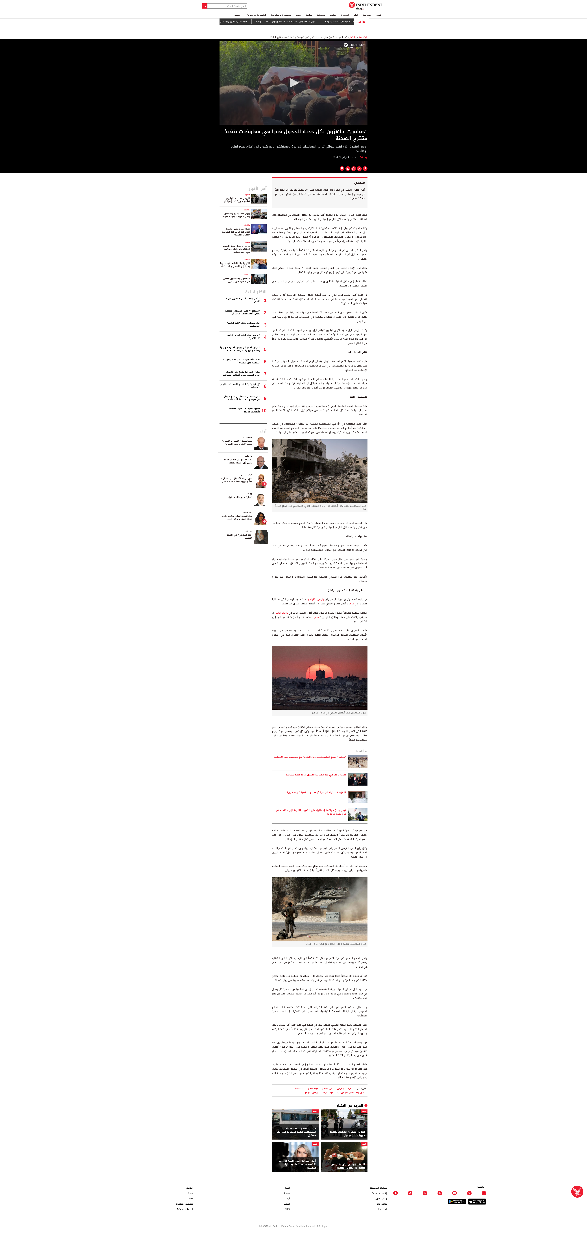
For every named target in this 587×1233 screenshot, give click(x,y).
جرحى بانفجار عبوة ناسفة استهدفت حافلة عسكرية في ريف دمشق (296, 1132)
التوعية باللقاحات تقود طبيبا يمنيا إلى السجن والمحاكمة (235, 264)
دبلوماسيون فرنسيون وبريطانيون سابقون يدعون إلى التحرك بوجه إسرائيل (271, 21)
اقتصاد (345, 15)
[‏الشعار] (355, 45)
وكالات (363, 157)
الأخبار (379, 15)
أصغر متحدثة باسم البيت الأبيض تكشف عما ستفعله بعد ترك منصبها (297, 1164)
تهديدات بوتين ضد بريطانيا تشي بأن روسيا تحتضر (238, 461)
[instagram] (454, 1193)
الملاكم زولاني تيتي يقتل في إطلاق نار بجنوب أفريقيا (348, 1166)
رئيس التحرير (381, 1198)
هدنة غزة (299, 1088)
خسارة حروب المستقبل (240, 497)
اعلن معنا (382, 1209)
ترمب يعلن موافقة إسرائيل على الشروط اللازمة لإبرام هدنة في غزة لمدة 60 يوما (311, 812)
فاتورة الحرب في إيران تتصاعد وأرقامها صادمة (244, 410)
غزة (352, 603)
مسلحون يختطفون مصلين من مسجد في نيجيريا (236, 280)
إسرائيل (340, 1088)
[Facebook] (484, 1193)
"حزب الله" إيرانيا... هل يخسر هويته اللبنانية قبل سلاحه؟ (241, 361)
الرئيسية (362, 37)
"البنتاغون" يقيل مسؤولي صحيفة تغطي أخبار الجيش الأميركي (242, 312)
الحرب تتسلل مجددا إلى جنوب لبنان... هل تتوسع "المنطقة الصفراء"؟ (241, 398)
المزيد (237, 15)
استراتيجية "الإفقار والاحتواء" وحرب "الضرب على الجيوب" (237, 442)
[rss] (395, 1193)
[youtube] (439, 1193)
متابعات (247, 210)
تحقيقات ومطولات (281, 15)
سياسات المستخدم (378, 1188)
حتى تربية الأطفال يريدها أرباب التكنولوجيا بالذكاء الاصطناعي (236, 480)
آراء (356, 15)
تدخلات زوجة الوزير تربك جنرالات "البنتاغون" (243, 336)
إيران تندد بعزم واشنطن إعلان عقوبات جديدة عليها (236, 215)
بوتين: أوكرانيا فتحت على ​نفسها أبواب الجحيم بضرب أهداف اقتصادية (241, 373)
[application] (293, 83)
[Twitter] (469, 1193)
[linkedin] (425, 1193)
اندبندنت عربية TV (256, 15)
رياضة (309, 15)
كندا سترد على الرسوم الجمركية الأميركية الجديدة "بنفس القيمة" (236, 232)
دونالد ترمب (281, 612)
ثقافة (333, 15)
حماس (317, 617)
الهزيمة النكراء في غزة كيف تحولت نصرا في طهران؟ (316, 793)
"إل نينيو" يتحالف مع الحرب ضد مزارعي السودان (240, 385)
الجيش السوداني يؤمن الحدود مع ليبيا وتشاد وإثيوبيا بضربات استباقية (240, 349)
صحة (298, 15)
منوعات (321, 15)
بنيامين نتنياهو (316, 599)
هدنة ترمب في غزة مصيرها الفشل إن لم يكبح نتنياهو (316, 775)
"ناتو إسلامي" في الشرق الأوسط (239, 536)
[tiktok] (410, 1193)
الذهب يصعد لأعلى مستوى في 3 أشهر (243, 300)
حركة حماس (313, 1088)
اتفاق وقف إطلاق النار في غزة (351, 1092)
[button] (293, 82)
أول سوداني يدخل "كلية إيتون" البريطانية (243, 324)
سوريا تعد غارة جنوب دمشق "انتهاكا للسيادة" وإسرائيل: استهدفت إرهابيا (339, 21)
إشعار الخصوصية (379, 1193)
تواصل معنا (382, 1204)
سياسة (367, 15)
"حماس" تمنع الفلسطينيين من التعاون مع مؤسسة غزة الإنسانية (310, 757)
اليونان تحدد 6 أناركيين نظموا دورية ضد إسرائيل (347, 1133)
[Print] (342, 168)
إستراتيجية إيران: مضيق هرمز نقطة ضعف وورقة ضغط (237, 517)
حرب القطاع (327, 1088)
